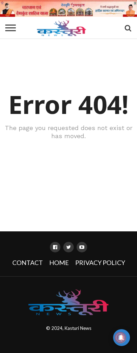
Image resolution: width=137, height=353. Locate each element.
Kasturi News (78, 328)
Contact (27, 262)
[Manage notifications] (120, 337)
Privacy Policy (100, 262)
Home (59, 262)
